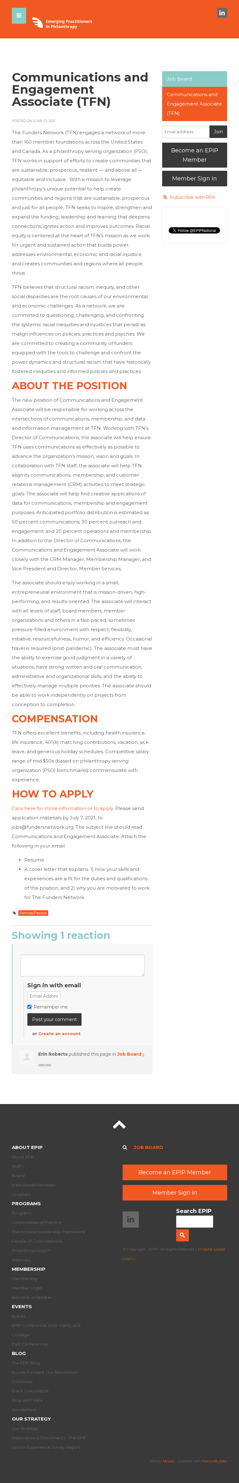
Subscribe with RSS (192, 197)
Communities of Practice (37, 1222)
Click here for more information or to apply (62, 808)
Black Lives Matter (30, 1390)
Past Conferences (30, 1344)
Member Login (27, 1287)
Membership (28, 1269)
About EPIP (27, 1147)
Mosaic (169, 1461)
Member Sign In (194, 178)
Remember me (51, 1007)
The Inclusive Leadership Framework (48, 1231)
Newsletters (24, 1409)
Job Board (129, 1054)
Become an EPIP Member (194, 155)
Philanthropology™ (31, 1250)
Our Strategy (31, 1419)
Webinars (21, 1259)
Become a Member (32, 1297)
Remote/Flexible (33, 913)
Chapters (21, 1194)
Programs (26, 1203)
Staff (16, 1166)
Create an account (59, 1033)
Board (18, 1175)
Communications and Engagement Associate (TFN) (194, 103)
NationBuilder (214, 1461)
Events (22, 1306)
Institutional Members (33, 1184)
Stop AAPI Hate (27, 1400)
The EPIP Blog (26, 1362)
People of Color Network (37, 1241)
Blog (19, 1353)
